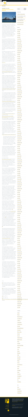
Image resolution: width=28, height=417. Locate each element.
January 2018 (19, 226)
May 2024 (18, 81)
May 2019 (18, 196)
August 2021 (19, 144)
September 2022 (19, 119)
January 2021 (19, 157)
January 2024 (19, 88)
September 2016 (19, 257)
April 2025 (18, 60)
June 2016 (18, 263)
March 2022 (19, 131)
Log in (18, 387)
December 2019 (19, 182)
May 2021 (18, 150)
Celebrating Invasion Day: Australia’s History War (8, 10)
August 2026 (19, 29)
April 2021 (18, 152)
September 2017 (19, 234)
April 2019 (18, 198)
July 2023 (18, 100)
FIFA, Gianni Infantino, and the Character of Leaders (21, 17)
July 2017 (18, 238)
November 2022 (19, 115)
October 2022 (19, 117)
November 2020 (19, 161)
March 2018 (19, 223)
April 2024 (18, 83)
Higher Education (19, 339)
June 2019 (18, 194)
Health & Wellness (19, 337)
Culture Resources (19, 324)
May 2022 (18, 127)
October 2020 (19, 163)
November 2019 (19, 184)
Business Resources (19, 316)
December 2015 (19, 274)
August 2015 (19, 282)
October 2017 (19, 232)
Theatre (18, 372)
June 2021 (18, 148)
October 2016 (19, 255)
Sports (18, 368)
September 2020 (19, 165)
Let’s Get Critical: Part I (20, 24)
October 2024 (19, 71)
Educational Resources (20, 328)
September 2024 (19, 73)
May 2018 (18, 219)
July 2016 (18, 261)
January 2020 (19, 180)
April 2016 (18, 267)
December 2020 (19, 159)
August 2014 (19, 305)
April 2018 (18, 221)
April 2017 (18, 244)
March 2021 (19, 154)
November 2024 (19, 69)
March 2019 (19, 200)
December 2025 (19, 44)
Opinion (18, 351)
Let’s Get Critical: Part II (20, 22)
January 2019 (19, 203)
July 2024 (18, 77)
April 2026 (18, 37)
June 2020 (18, 171)
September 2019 (19, 188)
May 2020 (18, 173)
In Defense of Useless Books (21, 14)
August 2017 (19, 236)
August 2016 (19, 259)
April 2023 (18, 106)
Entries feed (18, 389)
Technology (18, 370)
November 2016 (19, 253)
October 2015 (19, 278)
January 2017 (19, 249)
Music (18, 349)
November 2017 (19, 230)
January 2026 (19, 42)
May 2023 (18, 104)
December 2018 (19, 205)
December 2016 (19, 251)
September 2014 (19, 303)
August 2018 (19, 213)
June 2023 (18, 102)
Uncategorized (19, 376)
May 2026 (18, 35)
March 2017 (19, 246)
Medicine (18, 347)
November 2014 (19, 299)
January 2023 (19, 111)
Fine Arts (18, 335)
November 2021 (19, 138)
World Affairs (19, 381)
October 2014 (19, 301)
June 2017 (18, 240)
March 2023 (19, 108)
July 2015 (18, 284)
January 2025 (19, 65)
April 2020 (18, 175)
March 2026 (19, 39)
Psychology (18, 358)
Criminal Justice (19, 322)
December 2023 (19, 90)
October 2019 (19, 186)
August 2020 (19, 167)
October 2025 (19, 48)
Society (18, 366)
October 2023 (19, 94)
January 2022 (19, 134)
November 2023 (19, 92)
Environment (19, 330)
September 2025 (19, 50)
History (18, 341)
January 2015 (19, 295)
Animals (18, 312)
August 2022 (19, 121)
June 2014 (18, 307)
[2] (12, 209)
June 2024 (18, 79)
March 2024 (19, 85)
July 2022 (18, 123)
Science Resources (19, 364)
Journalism (18, 343)
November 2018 (19, 207)
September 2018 (19, 211)
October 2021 (19, 140)
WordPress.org (19, 392)
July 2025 (18, 54)
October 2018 (19, 209)
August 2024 (19, 75)
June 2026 (18, 33)
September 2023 (19, 96)
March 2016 (19, 269)
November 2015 (19, 276)
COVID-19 (18, 320)
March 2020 (19, 177)
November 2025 (19, 46)
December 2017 (19, 228)
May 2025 (18, 58)
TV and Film (18, 374)
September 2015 (19, 280)
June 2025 (18, 56)
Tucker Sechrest (13, 405)
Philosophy (18, 353)
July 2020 (18, 169)
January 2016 (19, 272)
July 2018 (18, 215)
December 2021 (19, 136)
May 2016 (18, 265)
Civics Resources (19, 318)
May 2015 (18, 288)
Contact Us (19, 407)
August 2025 (19, 52)
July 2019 (18, 192)
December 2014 (19, 297)
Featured (18, 333)
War (18, 379)
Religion (18, 360)
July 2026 (18, 31)
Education (18, 326)
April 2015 (18, 290)
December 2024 (19, 67)
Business (18, 314)
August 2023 (19, 98)
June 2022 (18, 125)
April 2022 (18, 129)
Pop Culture (18, 356)
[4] (2, 226)
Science (18, 362)
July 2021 (18, 146)
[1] (11, 34)
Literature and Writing (20, 345)
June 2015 (18, 286)
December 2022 (19, 113)
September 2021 (19, 142)
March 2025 (19, 62)
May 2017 (18, 242)
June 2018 (18, 217)
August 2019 (19, 190)
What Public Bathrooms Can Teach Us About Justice (21, 20)
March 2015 (19, 292)
